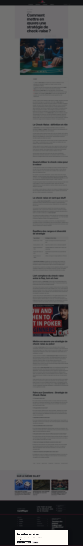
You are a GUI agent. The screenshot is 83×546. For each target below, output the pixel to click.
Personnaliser (35, 542)
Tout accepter (27, 542)
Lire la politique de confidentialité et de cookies (24, 539)
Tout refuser (20, 542)
